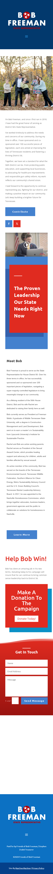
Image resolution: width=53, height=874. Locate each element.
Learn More (22, 534)
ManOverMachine (23, 868)
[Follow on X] (17, 223)
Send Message (34, 700)
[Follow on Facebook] (8, 223)
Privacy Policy (38, 868)
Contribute (20, 211)
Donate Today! (26, 619)
